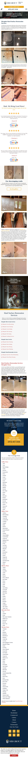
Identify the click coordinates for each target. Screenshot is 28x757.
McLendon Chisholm (7, 616)
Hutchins (4, 541)
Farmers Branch (6, 530)
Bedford (4, 632)
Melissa (4, 484)
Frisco (4, 473)
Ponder (4, 596)
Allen (4, 463)
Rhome (4, 599)
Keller (4, 662)
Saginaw (4, 685)
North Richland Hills (7, 673)
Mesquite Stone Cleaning (8, 341)
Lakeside (4, 668)
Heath (4, 615)
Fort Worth (5, 579)
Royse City (5, 502)
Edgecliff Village (6, 644)
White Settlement (6, 698)
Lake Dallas (5, 587)
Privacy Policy (10, 750)
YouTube (9, 735)
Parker (4, 492)
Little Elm (5, 591)
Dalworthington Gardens (8, 642)
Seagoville (5, 557)
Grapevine (5, 538)
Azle (4, 630)
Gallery (14, 717)
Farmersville (5, 472)
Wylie (4, 509)
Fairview (4, 470)
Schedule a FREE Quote (14, 6)
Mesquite (4, 485)
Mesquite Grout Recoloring (8, 324)
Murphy (4, 487)
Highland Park (6, 540)
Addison (4, 513)
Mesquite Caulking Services (8, 336)
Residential (14, 713)
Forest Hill (5, 651)
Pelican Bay (5, 676)
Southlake (5, 604)
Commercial (14, 715)
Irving (4, 543)
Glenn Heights (6, 535)
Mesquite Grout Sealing (7, 329)
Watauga (4, 691)
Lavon (4, 477)
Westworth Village (6, 696)
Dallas (4, 524)
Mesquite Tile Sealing (7, 333)
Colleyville (5, 639)
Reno (4, 678)
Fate (3, 611)
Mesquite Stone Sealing (7, 344)
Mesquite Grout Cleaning (8, 326)
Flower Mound (6, 577)
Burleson (4, 637)
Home (14, 710)
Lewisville (5, 547)
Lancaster (5, 545)
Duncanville (5, 528)
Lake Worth (5, 666)
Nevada (4, 489)
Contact (14, 722)
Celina (4, 468)
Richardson (5, 499)
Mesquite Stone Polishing (8, 349)
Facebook (14, 731)
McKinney (5, 482)
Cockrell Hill (5, 519)
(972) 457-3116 (13, 9)
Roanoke (4, 601)
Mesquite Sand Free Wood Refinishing (10, 354)
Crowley (4, 640)
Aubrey (4, 569)
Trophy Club (5, 690)
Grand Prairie (5, 536)
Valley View (5, 608)
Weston (4, 507)
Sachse (4, 504)
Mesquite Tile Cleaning (7, 331)
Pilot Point (5, 593)
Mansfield (5, 669)
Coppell (4, 523)
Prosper (4, 497)
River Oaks (5, 681)
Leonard (4, 478)
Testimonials (14, 724)
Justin (4, 584)
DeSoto (4, 526)
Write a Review (1, 9)
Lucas (4, 480)
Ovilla (4, 550)
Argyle (4, 567)
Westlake (4, 693)
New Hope (5, 490)
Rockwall (5, 620)
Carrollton (5, 516)
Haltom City (5, 657)
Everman (4, 647)
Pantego (4, 674)
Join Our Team (14, 727)
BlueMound (5, 635)
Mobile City (5, 618)
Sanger (4, 603)
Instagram (9, 731)
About (14, 720)
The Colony (5, 606)
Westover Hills (6, 695)
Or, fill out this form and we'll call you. (14, 443)
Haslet (4, 582)
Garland (4, 475)
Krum (4, 586)
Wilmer (4, 562)
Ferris (4, 531)
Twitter (18, 731)
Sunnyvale (5, 506)
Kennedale (5, 664)
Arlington (5, 628)
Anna (4, 465)
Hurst (4, 661)
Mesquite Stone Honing (7, 346)
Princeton (5, 495)
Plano (4, 494)
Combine (4, 521)
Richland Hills (6, 679)
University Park (6, 560)
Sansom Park (5, 686)
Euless (4, 645)
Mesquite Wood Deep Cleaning (9, 357)
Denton (4, 576)
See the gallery (14, 189)
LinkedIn (14, 735)
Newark (4, 671)
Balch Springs (5, 467)
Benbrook (5, 634)
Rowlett (4, 501)
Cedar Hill (5, 518)
